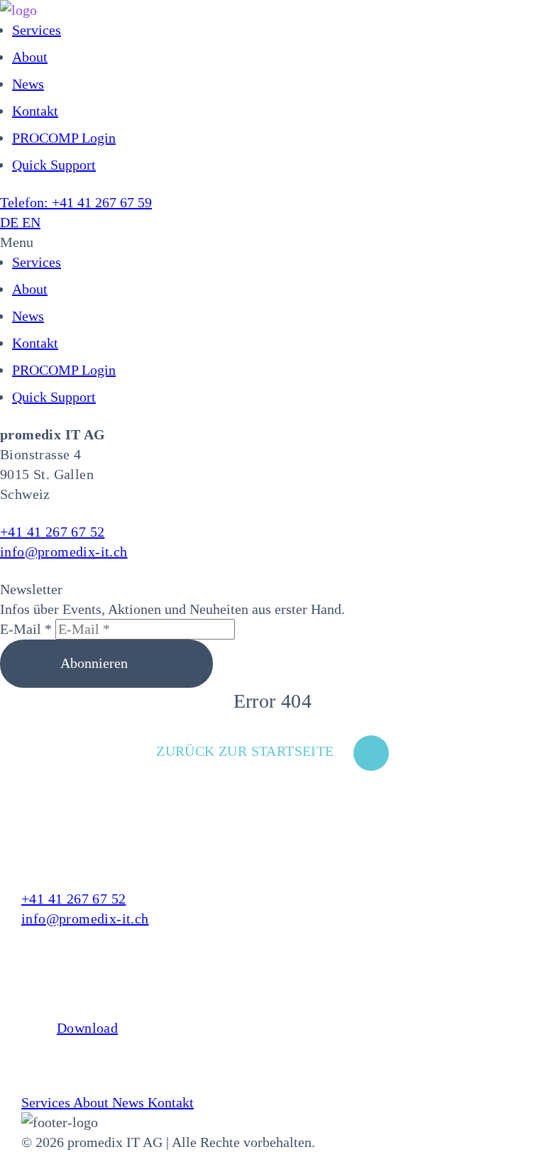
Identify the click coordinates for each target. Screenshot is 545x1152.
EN (31, 222)
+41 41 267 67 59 (76, 202)
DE (11, 222)
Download (87, 1028)
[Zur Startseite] (272, 10)
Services (36, 30)
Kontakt (35, 111)
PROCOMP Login (64, 138)
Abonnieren (95, 663)
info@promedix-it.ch (64, 551)
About (30, 57)
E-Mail (26, 629)
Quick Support (54, 164)
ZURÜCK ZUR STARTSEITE (245, 751)
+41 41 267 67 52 (52, 531)
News (28, 84)
